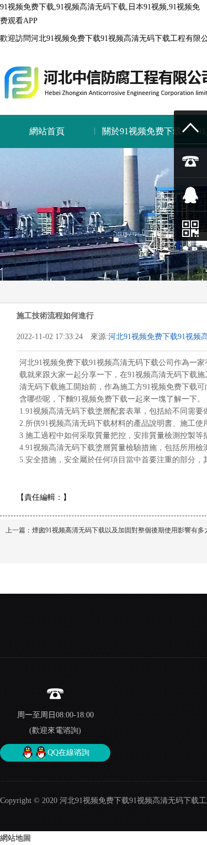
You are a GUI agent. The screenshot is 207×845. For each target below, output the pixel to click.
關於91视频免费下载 (142, 131)
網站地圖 (15, 838)
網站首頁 (47, 131)
